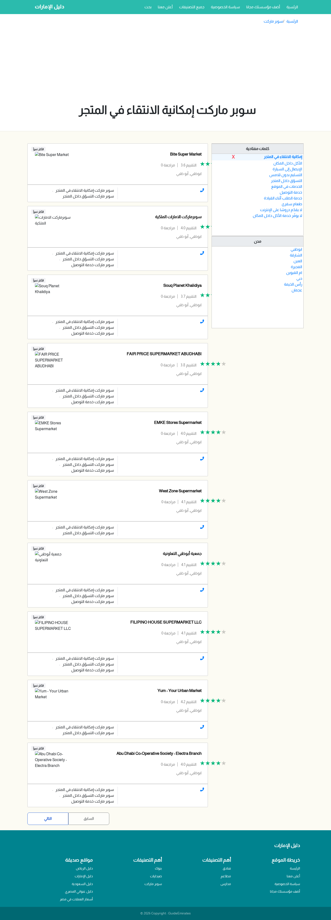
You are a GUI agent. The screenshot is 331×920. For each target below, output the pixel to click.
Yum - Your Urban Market (180, 690)
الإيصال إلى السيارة (287, 169)
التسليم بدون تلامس (285, 175)
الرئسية (291, 7)
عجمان (297, 290)
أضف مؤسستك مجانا (263, 7)
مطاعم (226, 876)
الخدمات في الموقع (286, 186)
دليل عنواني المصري (79, 891)
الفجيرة (296, 267)
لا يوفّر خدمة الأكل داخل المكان (277, 216)
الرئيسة (295, 868)
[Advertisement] (167, 65)
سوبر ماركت (273, 21)
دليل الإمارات (84, 876)
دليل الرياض (84, 868)
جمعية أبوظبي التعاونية (182, 553)
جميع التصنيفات (192, 7)
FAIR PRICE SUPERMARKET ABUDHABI (164, 354)
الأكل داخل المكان (287, 163)
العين (297, 261)
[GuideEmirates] (48, 7)
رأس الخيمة (293, 284)
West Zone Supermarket (180, 491)
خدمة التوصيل (291, 192)
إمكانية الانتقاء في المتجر (283, 157)
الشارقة (296, 255)
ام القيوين (294, 273)
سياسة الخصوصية (225, 7)
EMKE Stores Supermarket (178, 422)
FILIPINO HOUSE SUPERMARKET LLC (166, 622)
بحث (147, 7)
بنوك (158, 868)
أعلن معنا (165, 7)
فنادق (227, 868)
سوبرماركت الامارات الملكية (178, 216)
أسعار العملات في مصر (76, 899)
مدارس (226, 884)
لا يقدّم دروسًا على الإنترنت (281, 210)
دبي (299, 278)
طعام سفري (292, 204)
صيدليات (156, 876)
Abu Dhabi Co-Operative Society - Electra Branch (159, 753)
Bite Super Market (186, 154)
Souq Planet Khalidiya (182, 285)
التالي (48, 818)
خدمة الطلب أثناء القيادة (283, 198)
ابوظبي (296, 249)
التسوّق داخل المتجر (286, 181)
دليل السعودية (82, 884)
